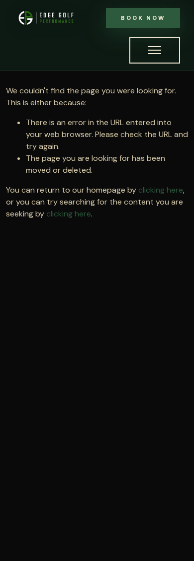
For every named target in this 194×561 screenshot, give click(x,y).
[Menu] (154, 50)
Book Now (143, 17)
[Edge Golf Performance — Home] (46, 18)
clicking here (160, 190)
